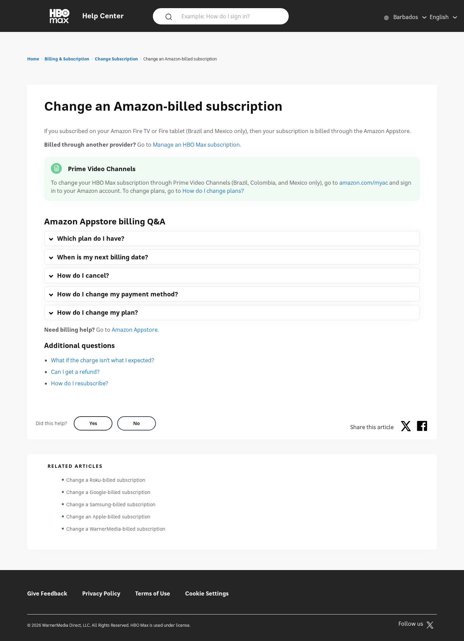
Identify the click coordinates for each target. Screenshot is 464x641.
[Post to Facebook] (422, 427)
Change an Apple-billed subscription (108, 516)
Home (33, 59)
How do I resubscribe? (79, 383)
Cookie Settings (207, 593)
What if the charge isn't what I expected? (102, 360)
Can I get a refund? (75, 372)
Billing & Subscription (66, 59)
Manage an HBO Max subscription (196, 144)
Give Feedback (47, 593)
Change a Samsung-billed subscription (111, 504)
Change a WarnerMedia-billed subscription (115, 529)
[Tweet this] (407, 427)
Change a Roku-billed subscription (105, 480)
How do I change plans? (213, 191)
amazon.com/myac (363, 182)
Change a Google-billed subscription (108, 492)
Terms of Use (152, 593)
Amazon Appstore (135, 329)
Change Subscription (116, 59)
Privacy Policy (101, 593)
